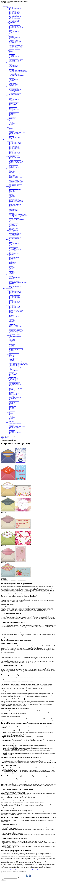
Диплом (11, 108)
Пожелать (11, 114)
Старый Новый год (13, 65)
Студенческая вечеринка (15, 60)
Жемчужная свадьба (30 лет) (15, 47)
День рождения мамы (14, 21)
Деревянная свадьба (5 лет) (15, 41)
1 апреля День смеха (14, 74)
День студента (12, 83)
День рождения (9, 7)
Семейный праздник (14, 56)
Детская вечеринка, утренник (16, 27)
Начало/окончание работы (15, 137)
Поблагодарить (12, 113)
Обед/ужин (11, 202)
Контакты (12, 869)
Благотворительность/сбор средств (17, 132)
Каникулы (11, 32)
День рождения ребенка (14, 11)
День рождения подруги (14, 18)
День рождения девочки (14, 14)
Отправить (3, 880)
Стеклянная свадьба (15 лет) (15, 44)
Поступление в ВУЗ (13, 103)
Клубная (11, 194)
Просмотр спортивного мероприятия (17, 282)
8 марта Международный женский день (18, 73)
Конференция (12, 120)
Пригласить (11, 255)
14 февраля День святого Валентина (17, 70)
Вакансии (45, 869)
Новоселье (11, 131)
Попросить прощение (14, 112)
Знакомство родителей (14, 37)
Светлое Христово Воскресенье (16, 75)
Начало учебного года (14, 31)
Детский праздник (10, 22)
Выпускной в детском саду (15, 28)
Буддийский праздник (14, 91)
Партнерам (39, 869)
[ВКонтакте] (27, 875)
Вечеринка (8, 50)
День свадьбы (12, 38)
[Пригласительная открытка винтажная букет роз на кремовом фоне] (16, 528)
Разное (7, 127)
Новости (8, 869)
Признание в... (12, 117)
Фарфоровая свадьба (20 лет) (16, 45)
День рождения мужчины (15, 9)
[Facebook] (30, 875)
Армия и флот (12, 85)
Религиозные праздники (12, 86)
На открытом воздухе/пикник (16, 57)
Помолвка (11, 36)
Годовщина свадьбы (13, 40)
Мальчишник (12, 171)
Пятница (11, 51)
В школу (11, 30)
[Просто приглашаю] (16, 511)
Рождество (11, 67)
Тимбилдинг (12, 126)
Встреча (11, 266)
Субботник (11, 55)
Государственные (13, 81)
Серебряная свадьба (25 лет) (15, 46)
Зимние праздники (13, 66)
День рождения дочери (14, 12)
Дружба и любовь (10, 110)
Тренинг (11, 122)
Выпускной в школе (13, 33)
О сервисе (3, 869)
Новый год (11, 64)
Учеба (7, 95)
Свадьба (8, 35)
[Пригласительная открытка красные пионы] (16, 544)
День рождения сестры (14, 20)
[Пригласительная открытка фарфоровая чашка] (13, 462)
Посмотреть (3, 464)
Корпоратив (12, 54)
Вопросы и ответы (19, 869)
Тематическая (12, 192)
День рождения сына (14, 13)
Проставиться (12, 134)
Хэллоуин (11, 80)
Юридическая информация (30, 869)
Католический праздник (14, 90)
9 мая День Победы (13, 79)
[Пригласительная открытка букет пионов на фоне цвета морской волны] (16, 577)
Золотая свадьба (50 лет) (14, 49)
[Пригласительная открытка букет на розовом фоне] (13, 561)
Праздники (8, 62)
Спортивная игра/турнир (15, 52)
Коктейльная (12, 195)
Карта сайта (50, 869)
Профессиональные (13, 84)
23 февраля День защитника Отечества (18, 71)
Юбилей (11, 17)
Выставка (11, 124)
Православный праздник (15, 89)
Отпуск (10, 138)
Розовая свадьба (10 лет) (14, 42)
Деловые (8, 119)
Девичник (11, 170)
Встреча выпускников (14, 61)
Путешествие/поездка (14, 133)
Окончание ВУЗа (13, 107)
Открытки (5, 6)
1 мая (10, 76)
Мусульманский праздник (15, 93)
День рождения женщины (15, 8)
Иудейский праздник (14, 94)
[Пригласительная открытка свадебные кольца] (16, 495)
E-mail (2, 879)
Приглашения (6, 139)
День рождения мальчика (15, 16)
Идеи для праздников (8, 288)
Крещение (11, 69)
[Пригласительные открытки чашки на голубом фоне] (13, 479)
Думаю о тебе (12, 118)
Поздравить (11, 115)
